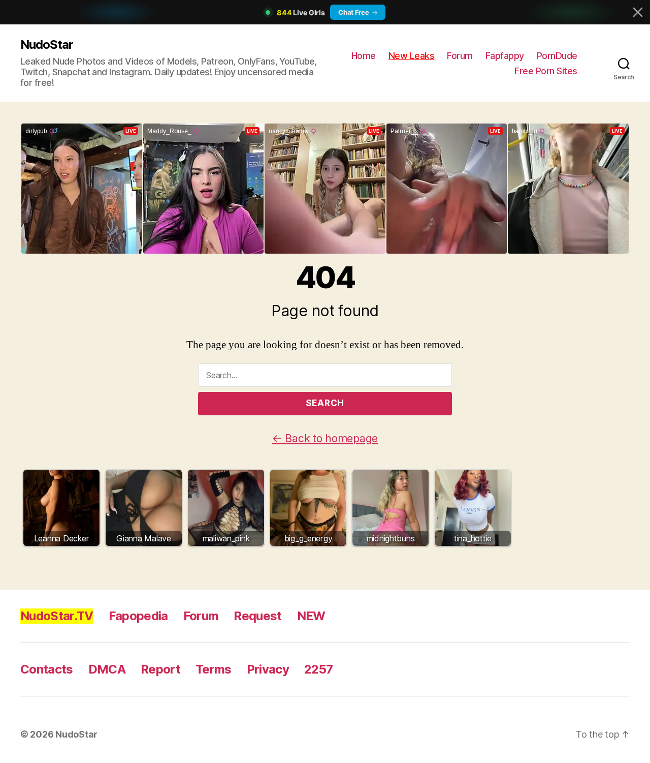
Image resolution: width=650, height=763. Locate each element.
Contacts (46, 669)
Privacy (268, 669)
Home (363, 55)
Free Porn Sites (545, 71)
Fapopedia (138, 615)
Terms (214, 669)
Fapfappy (504, 55)
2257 (318, 669)
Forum (460, 55)
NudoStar (46, 44)
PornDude (557, 55)
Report (160, 669)
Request (257, 615)
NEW (311, 615)
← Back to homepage (325, 438)
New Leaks (411, 55)
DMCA (106, 669)
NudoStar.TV (56, 615)
